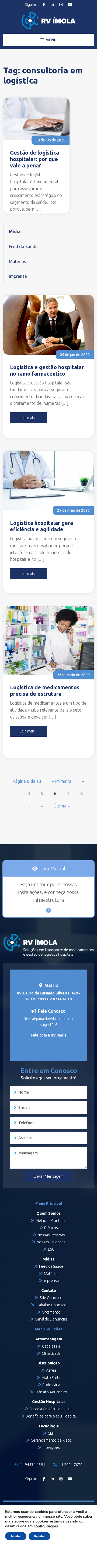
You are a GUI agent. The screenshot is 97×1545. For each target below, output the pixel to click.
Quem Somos (48, 1213)
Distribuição (48, 1363)
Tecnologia (48, 1426)
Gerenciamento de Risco (51, 1440)
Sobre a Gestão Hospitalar (51, 1409)
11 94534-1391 (32, 1464)
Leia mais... (28, 418)
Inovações (51, 1447)
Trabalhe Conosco (51, 1305)
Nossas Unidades (51, 1242)
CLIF (51, 1433)
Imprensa (18, 276)
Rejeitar (39, 1536)
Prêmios (51, 1228)
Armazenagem (48, 1339)
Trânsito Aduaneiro (51, 1392)
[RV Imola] (48, 20)
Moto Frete (51, 1377)
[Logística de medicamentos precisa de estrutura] (48, 640)
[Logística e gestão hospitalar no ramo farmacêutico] (48, 325)
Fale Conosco (51, 1298)
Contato (48, 1290)
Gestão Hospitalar (48, 1402)
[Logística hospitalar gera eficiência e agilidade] (48, 481)
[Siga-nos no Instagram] (61, 5)
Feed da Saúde (23, 246)
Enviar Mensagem (48, 1176)
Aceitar (16, 1536)
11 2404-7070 (70, 1464)
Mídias (48, 1259)
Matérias (17, 261)
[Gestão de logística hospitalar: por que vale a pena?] (36, 119)
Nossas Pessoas (51, 1235)
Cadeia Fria (51, 1346)
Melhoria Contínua (51, 1220)
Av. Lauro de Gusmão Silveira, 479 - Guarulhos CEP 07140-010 (48, 996)
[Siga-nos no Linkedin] (52, 5)
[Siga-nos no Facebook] (44, 5)
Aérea (51, 1370)
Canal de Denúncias (51, 1319)
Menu (51, 40)
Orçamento (51, 1312)
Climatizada (51, 1353)
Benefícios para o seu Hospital (51, 1416)
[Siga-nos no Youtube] (70, 5)
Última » (62, 805)
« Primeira (61, 781)
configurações (46, 1526)
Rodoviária (51, 1385)
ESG (51, 1249)
